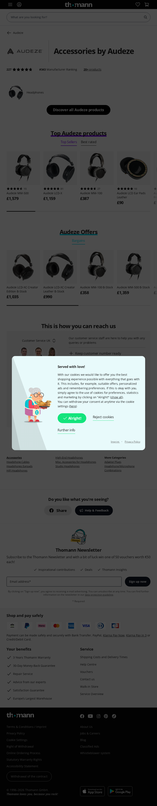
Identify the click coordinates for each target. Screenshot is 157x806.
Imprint (115, 441)
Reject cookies (103, 417)
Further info (66, 430)
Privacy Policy (132, 441)
